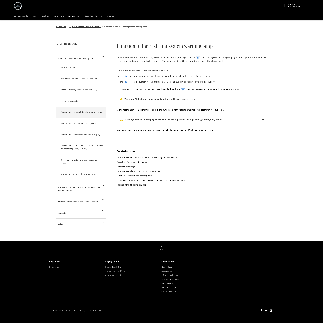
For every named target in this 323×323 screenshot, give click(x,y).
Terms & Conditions (61, 310)
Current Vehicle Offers (115, 271)
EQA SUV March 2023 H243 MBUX (85, 26)
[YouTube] (266, 310)
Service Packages (169, 287)
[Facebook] (261, 310)
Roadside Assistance (170, 279)
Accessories (167, 271)
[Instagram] (271, 310)
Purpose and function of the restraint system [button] (78, 201)
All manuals (61, 26)
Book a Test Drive (113, 267)
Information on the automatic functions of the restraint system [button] (79, 189)
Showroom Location (114, 275)
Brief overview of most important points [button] (76, 58)
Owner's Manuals (169, 291)
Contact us (54, 267)
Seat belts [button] (62, 213)
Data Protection (95, 310)
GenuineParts (167, 283)
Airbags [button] (61, 224)
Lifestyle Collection (170, 275)
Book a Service (168, 267)
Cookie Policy (79, 310)
